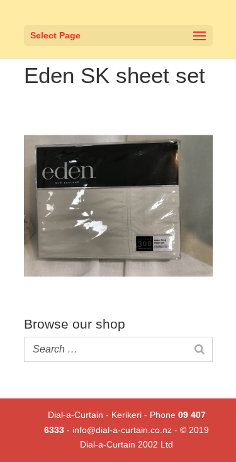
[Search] (199, 349)
